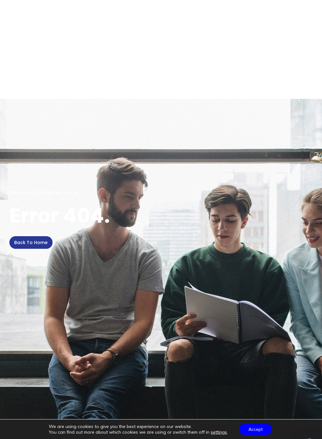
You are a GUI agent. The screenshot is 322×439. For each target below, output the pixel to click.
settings (219, 432)
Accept (255, 429)
